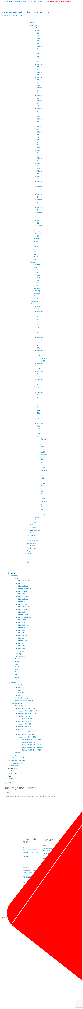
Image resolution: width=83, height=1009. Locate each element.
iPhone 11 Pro (23, 620)
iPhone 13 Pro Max (24, 596)
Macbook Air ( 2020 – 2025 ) (28, 737)
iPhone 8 (21, 638)
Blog (28, 551)
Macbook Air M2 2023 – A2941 (32, 745)
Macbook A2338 (27, 719)
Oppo (35, 252)
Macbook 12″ (19, 752)
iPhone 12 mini (23, 615)
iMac (35, 522)
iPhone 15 (21, 583)
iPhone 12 (21, 612)
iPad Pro (21, 687)
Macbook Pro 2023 (24, 724)
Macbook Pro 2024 (24, 726)
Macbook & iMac (16, 703)
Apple (36, 28)
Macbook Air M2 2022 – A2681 (32, 747)
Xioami (36, 244)
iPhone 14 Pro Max (24, 589)
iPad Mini (21, 693)
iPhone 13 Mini (23, 604)
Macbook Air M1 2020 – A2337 (32, 750)
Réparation (30, 23)
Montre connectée (17, 763)
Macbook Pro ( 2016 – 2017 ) (28, 711)
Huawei (36, 239)
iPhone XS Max (23, 625)
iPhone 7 (21, 643)
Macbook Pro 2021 (24, 721)
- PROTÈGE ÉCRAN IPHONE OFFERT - (26, 1)
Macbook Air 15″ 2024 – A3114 (32, 739)
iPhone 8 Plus (22, 635)
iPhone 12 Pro (23, 609)
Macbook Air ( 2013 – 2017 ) (28, 732)
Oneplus (36, 246)
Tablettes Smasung (21, 698)
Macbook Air (19, 729)
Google (36, 257)
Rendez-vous (31, 543)
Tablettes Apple (20, 685)
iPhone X (21, 633)
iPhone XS (21, 628)
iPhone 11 (21, 622)
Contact (29, 553)
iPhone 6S (21, 648)
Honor (36, 241)
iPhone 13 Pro (23, 599)
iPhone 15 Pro (23, 586)
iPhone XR (21, 630)
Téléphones (34, 25)
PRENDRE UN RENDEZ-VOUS (61, 1)
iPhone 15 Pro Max (24, 581)
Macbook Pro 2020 (24, 716)
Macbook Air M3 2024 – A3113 (32, 742)
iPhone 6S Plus (23, 646)
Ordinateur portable (18, 758)
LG (35, 259)
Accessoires (34, 540)
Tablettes (33, 262)
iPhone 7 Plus (22, 641)
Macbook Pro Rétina (22, 706)
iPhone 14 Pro (23, 591)
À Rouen (33, 548)
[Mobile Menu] (24, 568)
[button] (24, 573)
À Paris (32, 546)
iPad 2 (20, 695)
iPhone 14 (21, 594)
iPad (38, 275)
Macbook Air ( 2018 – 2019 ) (28, 734)
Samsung (37, 231)
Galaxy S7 (21, 656)
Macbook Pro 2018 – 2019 (40, 343)
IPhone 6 (21, 651)
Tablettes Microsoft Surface (37, 295)
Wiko (35, 254)
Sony (35, 249)
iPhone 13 (21, 602)
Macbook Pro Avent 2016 (26, 708)
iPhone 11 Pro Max (24, 617)
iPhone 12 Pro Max (24, 607)
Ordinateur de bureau (18, 760)
